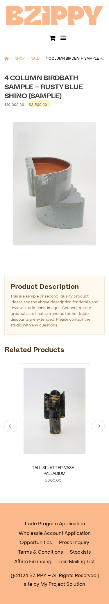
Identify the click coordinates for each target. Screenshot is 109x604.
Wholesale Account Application (55, 533)
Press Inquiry (74, 543)
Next (98, 426)
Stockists (80, 552)
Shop (20, 58)
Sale (35, 58)
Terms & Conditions (40, 552)
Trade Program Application (54, 524)
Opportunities (36, 543)
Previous (10, 426)
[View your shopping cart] (52, 38)
